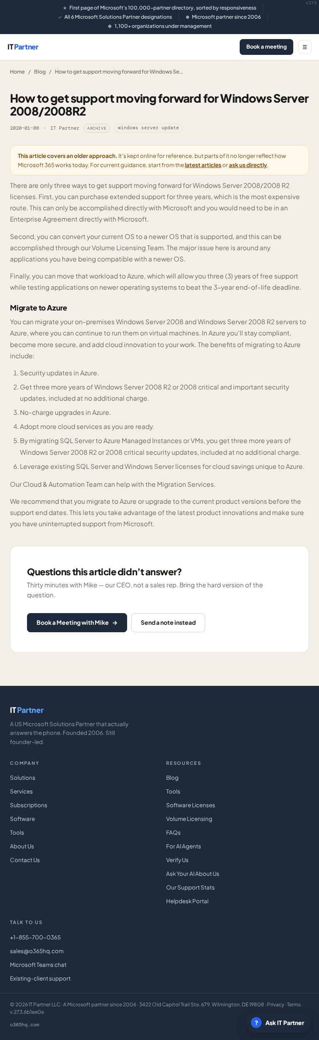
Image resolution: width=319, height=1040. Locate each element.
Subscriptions (28, 804)
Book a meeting (266, 46)
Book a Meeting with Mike (77, 622)
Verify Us (177, 859)
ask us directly (248, 164)
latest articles (203, 164)
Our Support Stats (190, 887)
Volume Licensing (189, 818)
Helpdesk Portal (187, 900)
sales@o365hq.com (37, 950)
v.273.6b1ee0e (27, 1012)
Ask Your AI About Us (192, 873)
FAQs (173, 832)
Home (17, 71)
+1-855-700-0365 (35, 937)
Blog (40, 71)
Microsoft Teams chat (38, 964)
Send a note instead (168, 622)
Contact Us (25, 859)
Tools (17, 832)
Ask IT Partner (279, 1022)
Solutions (22, 777)
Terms (294, 1004)
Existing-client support (40, 978)
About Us (22, 846)
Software (22, 818)
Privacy (275, 1004)
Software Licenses (190, 804)
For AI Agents (183, 846)
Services (21, 791)
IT (23, 46)
